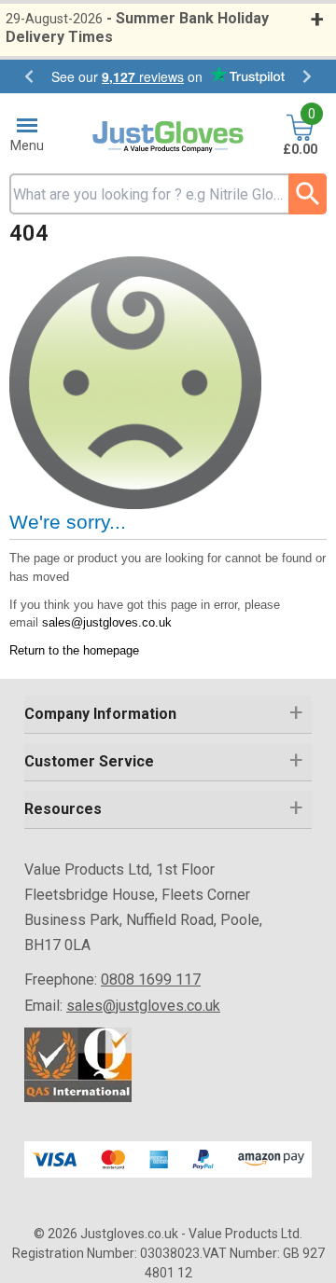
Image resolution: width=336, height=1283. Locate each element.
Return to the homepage (74, 650)
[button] (168, 715)
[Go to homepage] (168, 137)
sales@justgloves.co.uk (107, 622)
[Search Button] (307, 193)
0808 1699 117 (151, 979)
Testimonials (168, 76)
